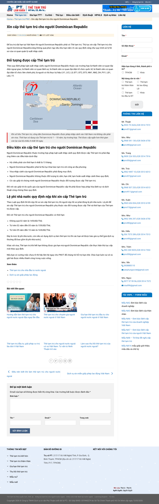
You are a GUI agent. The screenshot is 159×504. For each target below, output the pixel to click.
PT (38, 35)
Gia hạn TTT (36, 15)
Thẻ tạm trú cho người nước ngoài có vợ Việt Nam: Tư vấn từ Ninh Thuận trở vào (60, 346)
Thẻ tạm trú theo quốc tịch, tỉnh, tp (20, 497)
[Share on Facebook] (51, 361)
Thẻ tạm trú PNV (22, 19)
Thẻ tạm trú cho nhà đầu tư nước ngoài (28, 270)
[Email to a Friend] (60, 361)
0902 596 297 (130, 219)
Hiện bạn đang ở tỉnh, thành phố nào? (137, 67)
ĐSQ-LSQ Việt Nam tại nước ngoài (79, 497)
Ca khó (48, 15)
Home (10, 15)
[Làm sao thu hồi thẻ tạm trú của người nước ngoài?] (97, 331)
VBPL (127, 2)
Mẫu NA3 (126, 310)
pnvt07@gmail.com (132, 176)
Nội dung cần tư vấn (131, 78)
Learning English (101, 497)
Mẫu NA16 (127, 345)
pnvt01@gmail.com (132, 129)
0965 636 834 (130, 203)
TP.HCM (128, 72)
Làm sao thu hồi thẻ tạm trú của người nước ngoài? (95, 345)
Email (48, 418)
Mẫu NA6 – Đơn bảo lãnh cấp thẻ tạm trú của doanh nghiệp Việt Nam (135, 322)
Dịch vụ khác (110, 15)
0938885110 (129, 265)
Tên (12, 418)
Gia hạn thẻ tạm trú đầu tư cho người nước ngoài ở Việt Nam (95, 316)
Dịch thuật (88, 15)
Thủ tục (59, 15)
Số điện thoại (128, 46)
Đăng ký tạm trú (137, 2)
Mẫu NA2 (126, 303)
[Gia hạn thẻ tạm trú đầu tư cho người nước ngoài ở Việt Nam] (97, 302)
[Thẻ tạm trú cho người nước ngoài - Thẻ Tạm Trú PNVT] (27, 8)
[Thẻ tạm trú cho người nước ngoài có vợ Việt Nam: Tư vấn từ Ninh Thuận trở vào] (60, 331)
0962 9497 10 (130, 172)
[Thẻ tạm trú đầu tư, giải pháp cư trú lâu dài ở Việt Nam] (23, 331)
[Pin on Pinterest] (65, 361)
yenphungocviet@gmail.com (136, 270)
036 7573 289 (130, 234)
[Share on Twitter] (56, 361)
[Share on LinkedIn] (70, 361)
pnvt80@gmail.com (132, 145)
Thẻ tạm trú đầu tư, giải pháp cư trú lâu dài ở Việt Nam (23, 345)
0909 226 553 (130, 156)
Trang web (84, 418)
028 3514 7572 (143, 125)
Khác (142, 72)
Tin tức (112, 497)
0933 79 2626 (130, 125)
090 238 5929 (130, 250)
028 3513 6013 (143, 172)
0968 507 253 (130, 187)
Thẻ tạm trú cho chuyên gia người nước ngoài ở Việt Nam (59, 316)
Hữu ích (148, 2)
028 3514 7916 (143, 156)
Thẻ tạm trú (20, 15)
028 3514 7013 (143, 234)
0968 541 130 (130, 141)
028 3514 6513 (143, 187)
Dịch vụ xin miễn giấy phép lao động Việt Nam (88, 373)
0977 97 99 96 (130, 281)
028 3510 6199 (143, 203)
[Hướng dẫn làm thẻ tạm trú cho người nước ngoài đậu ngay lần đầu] (23, 302)
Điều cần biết (72, 15)
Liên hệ (121, 15)
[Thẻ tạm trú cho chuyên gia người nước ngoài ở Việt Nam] (60, 302)
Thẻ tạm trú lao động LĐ (142, 85)
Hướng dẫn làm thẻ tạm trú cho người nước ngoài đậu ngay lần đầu (23, 316)
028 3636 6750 (143, 141)
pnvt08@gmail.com (132, 254)
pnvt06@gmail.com (132, 160)
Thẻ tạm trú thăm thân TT (128, 85)
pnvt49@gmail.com (132, 238)
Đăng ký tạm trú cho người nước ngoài (50, 497)
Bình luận (14, 396)
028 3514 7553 (143, 250)
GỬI (137, 104)
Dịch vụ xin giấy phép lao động (24, 275)
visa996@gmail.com (133, 285)
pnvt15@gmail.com (132, 207)
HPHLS (98, 15)
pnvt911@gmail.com (133, 192)
